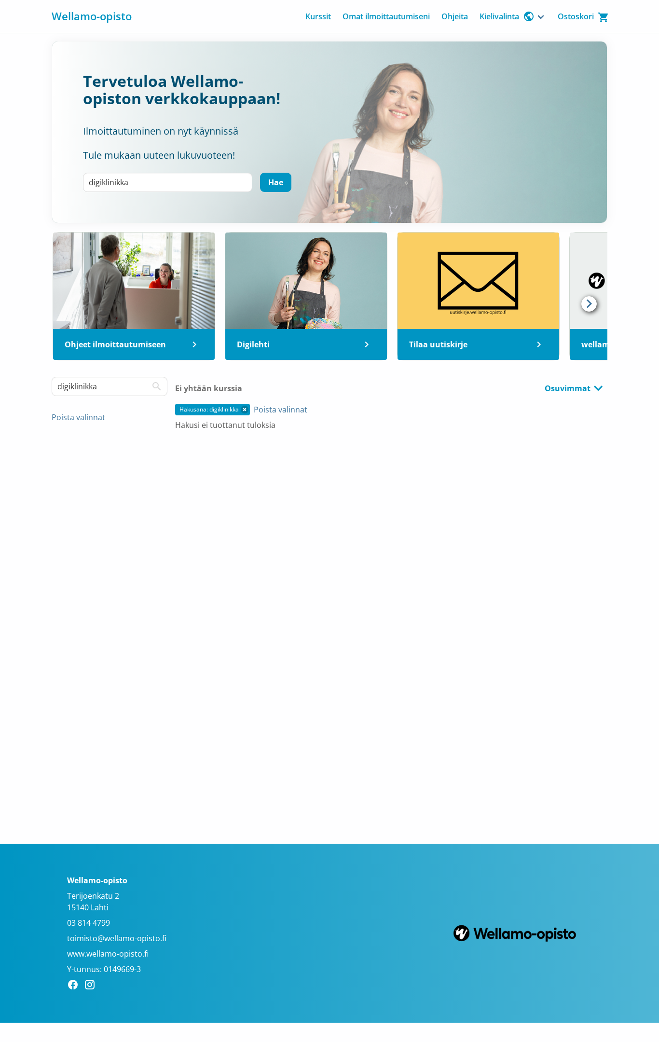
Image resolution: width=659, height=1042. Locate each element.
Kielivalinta (499, 16)
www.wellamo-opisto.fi (108, 953)
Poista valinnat (78, 417)
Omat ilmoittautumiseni (386, 16)
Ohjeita (454, 16)
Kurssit (318, 16)
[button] (244, 409)
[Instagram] (92, 986)
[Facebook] (75, 986)
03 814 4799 (88, 923)
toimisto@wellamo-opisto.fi (116, 938)
